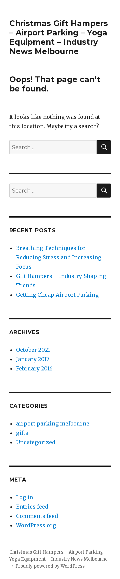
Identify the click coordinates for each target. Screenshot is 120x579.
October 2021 (33, 349)
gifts (22, 432)
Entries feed (32, 506)
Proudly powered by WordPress (50, 566)
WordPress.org (36, 525)
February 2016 (34, 368)
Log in (24, 497)
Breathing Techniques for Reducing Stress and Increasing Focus (58, 257)
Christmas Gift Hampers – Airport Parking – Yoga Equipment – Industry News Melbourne (58, 37)
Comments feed (37, 516)
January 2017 (32, 359)
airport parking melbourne (52, 423)
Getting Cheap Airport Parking (57, 294)
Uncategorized (35, 442)
